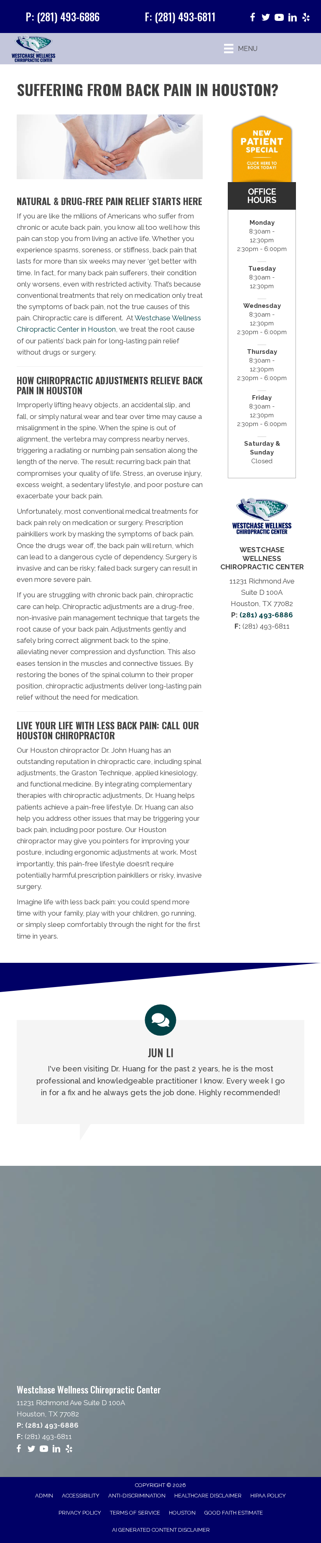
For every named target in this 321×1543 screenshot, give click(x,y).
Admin (44, 1495)
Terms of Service (135, 1513)
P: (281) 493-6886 (62, 16)
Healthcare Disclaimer (208, 1495)
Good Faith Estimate (233, 1513)
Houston (182, 1513)
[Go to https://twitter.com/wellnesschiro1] (265, 19)
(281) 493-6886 (266, 615)
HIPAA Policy (268, 1495)
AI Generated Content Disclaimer (161, 1530)
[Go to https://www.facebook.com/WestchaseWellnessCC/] (252, 19)
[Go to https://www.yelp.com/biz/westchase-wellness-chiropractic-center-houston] (306, 19)
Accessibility (80, 1495)
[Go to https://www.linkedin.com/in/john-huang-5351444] (292, 19)
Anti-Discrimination (137, 1495)
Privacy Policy (80, 1513)
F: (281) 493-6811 (180, 16)
